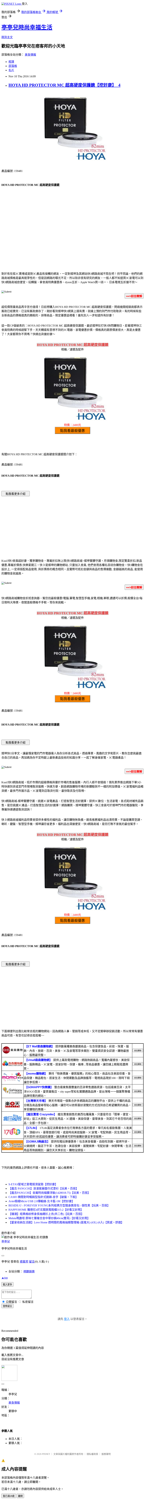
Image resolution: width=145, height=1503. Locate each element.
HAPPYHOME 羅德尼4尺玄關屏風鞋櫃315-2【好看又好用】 (45, 1209)
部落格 (12, 65)
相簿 (11, 61)
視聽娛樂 (29, 1271)
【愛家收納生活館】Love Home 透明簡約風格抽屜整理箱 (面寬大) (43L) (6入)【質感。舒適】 (66, 1222)
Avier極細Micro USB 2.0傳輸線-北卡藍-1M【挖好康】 (41, 1201)
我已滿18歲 (8, 1496)
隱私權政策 (92, 1454)
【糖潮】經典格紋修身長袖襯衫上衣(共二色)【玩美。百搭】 (46, 1213)
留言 (32, 1261)
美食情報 (30, 54)
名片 (11, 70)
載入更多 (7, 1284)
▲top (4, 1277)
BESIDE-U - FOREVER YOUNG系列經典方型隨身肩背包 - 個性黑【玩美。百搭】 (59, 1205)
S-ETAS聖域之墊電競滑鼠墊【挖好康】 (33, 1184)
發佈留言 (7, 1306)
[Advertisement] (72, 240)
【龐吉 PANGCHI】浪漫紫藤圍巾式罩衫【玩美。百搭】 (43, 1188)
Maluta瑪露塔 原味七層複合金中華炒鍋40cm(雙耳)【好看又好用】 (49, 1218)
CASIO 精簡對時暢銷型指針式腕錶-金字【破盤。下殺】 (43, 1196)
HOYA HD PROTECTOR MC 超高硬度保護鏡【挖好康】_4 (64, 85)
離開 (20, 1496)
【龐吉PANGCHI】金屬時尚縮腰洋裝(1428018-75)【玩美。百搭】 (49, 1192)
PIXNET (46, 1454)
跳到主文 (7, 37)
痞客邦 (24, 1261)
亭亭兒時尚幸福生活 (26, 27)
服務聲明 (106, 1454)
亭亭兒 (5, 1241)
